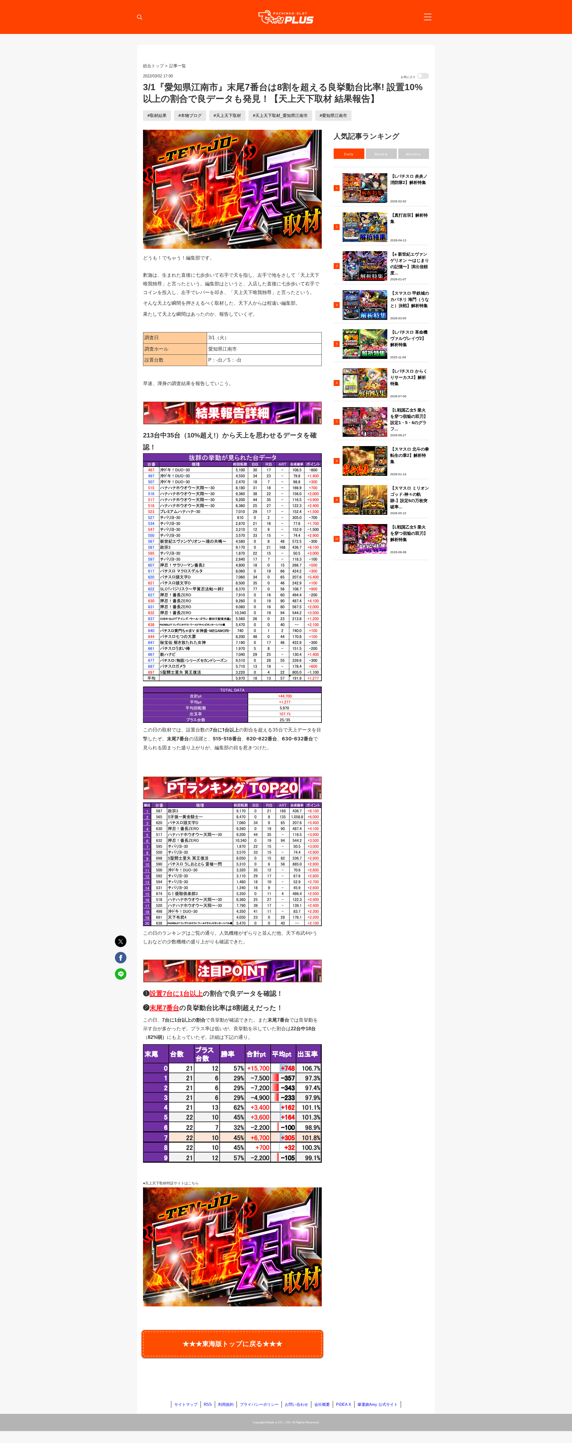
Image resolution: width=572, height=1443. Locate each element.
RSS (208, 1404)
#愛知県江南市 (333, 115)
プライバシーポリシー (259, 1404)
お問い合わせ (296, 1404)
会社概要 (322, 1404)
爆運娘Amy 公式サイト (378, 1404)
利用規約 (226, 1404)
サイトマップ (186, 1404)
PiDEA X (343, 1404)
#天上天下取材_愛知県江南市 (280, 115)
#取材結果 (157, 115)
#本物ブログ (190, 115)
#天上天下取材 (227, 115)
